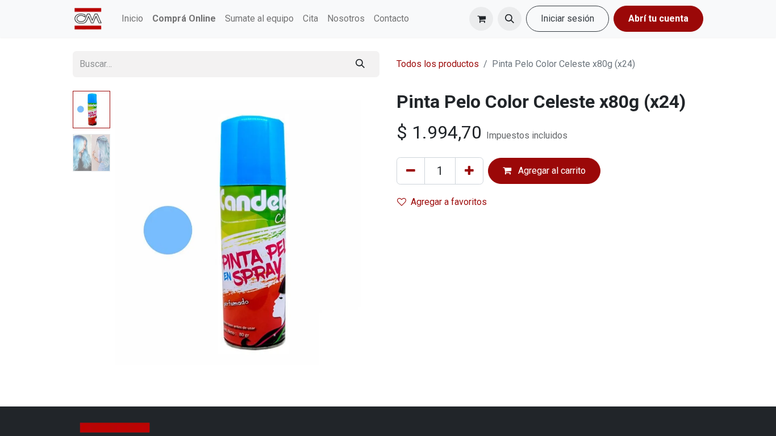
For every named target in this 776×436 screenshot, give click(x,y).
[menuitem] (132, 18)
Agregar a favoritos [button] (449, 201)
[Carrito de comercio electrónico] (481, 19)
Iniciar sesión (567, 18)
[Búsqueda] (360, 64)
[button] (509, 19)
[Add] (469, 171)
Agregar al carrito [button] (551, 170)
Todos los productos (438, 63)
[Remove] (411, 171)
